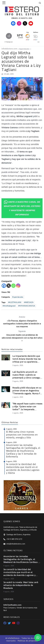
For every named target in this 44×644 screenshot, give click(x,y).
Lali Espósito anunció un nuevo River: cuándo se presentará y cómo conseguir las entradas (27, 375)
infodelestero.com (9, 49)
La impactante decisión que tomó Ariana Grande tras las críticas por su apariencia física (26, 359)
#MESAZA (29, 302)
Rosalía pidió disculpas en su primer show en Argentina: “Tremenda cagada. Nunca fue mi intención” (27, 390)
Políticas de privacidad (28, 641)
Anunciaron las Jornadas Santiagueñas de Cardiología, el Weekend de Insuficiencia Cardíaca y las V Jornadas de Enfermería (21, 559)
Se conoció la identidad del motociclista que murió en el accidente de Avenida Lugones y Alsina (19, 572)
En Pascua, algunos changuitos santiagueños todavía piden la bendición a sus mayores (22, 324)
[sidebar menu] (3, 3)
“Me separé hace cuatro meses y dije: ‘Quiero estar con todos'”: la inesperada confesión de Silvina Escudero (27, 406)
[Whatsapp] (13, 286)
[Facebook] (4, 286)
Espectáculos (24, 49)
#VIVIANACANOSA (27, 306)
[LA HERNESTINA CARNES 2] (22, 495)
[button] (38, 637)
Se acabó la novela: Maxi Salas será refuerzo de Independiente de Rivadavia (20, 585)
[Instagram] (18, 286)
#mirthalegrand (9, 306)
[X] (8, 286)
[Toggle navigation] (41, 3)
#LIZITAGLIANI (15, 302)
